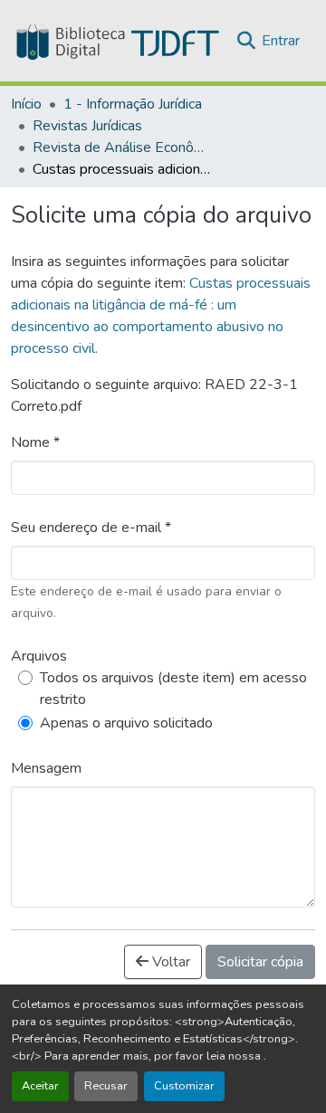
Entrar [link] (281, 41)
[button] (116, 40)
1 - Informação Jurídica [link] (132, 104)
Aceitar (40, 1086)
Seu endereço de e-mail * (91, 527)
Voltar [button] (169, 962)
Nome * (35, 442)
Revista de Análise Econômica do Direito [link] (123, 147)
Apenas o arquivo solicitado (126, 723)
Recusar (106, 1086)
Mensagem (46, 768)
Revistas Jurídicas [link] (87, 126)
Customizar (184, 1086)
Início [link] (26, 104)
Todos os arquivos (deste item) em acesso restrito (173, 688)
